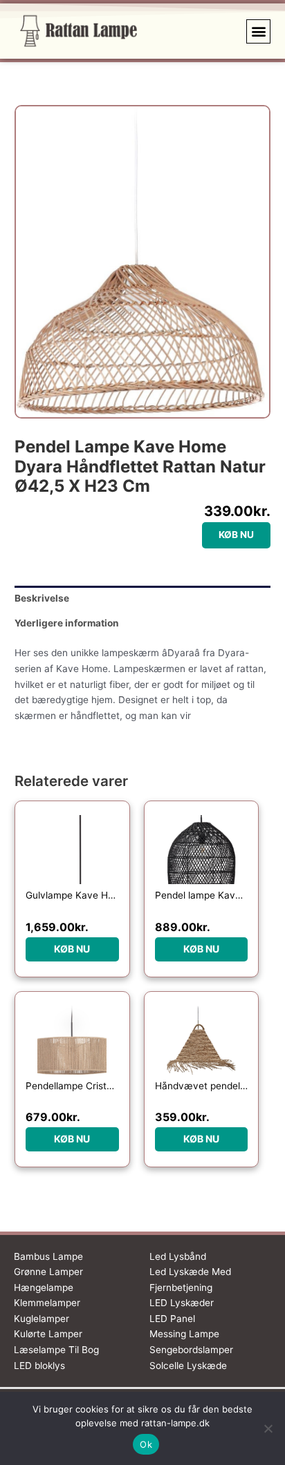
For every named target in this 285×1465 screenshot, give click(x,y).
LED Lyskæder (181, 1302)
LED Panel (172, 1318)
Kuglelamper (41, 1318)
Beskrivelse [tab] (42, 598)
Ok (146, 1444)
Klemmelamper (47, 1302)
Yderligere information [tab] (67, 623)
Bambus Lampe (48, 1256)
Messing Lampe (184, 1333)
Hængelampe (43, 1287)
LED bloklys (39, 1365)
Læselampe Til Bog (56, 1349)
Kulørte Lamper (48, 1333)
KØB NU (236, 534)
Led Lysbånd (177, 1256)
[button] (258, 31)
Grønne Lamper (48, 1271)
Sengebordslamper (191, 1349)
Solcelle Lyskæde (188, 1365)
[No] (268, 1428)
